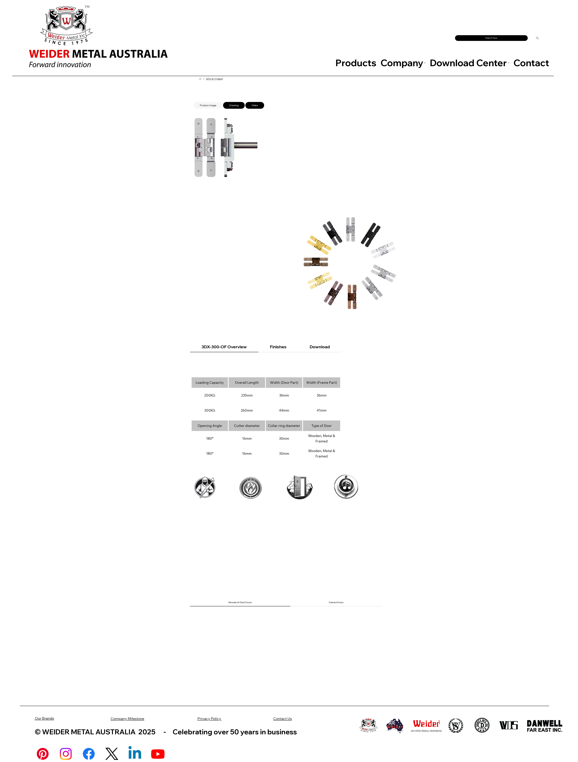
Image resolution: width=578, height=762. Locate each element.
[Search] (537, 38)
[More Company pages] (425, 63)
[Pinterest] (43, 754)
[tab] (208, 105)
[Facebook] (89, 754)
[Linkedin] (135, 754)
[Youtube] (158, 754)
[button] (491, 38)
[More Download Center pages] (508, 63)
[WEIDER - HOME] (200, 79)
